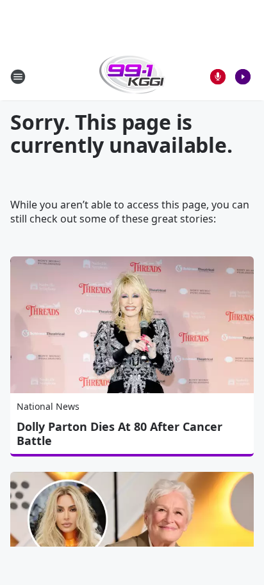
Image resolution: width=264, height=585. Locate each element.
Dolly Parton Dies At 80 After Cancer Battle (119, 433)
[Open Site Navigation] (18, 76)
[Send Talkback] (218, 76)
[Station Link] (132, 76)
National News (48, 406)
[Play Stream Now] (243, 76)
